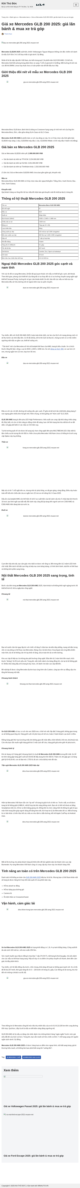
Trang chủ (5, 17)
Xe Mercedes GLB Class (31, 1057)
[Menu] (76, 5)
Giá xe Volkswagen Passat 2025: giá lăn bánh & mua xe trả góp (37, 1106)
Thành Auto (8, 34)
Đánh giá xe (14, 17)
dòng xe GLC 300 (57, 349)
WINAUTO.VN (43, 1186)
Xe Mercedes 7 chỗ (13, 1057)
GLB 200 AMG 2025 (33, 877)
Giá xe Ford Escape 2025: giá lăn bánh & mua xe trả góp (34, 1155)
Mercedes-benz (24, 17)
